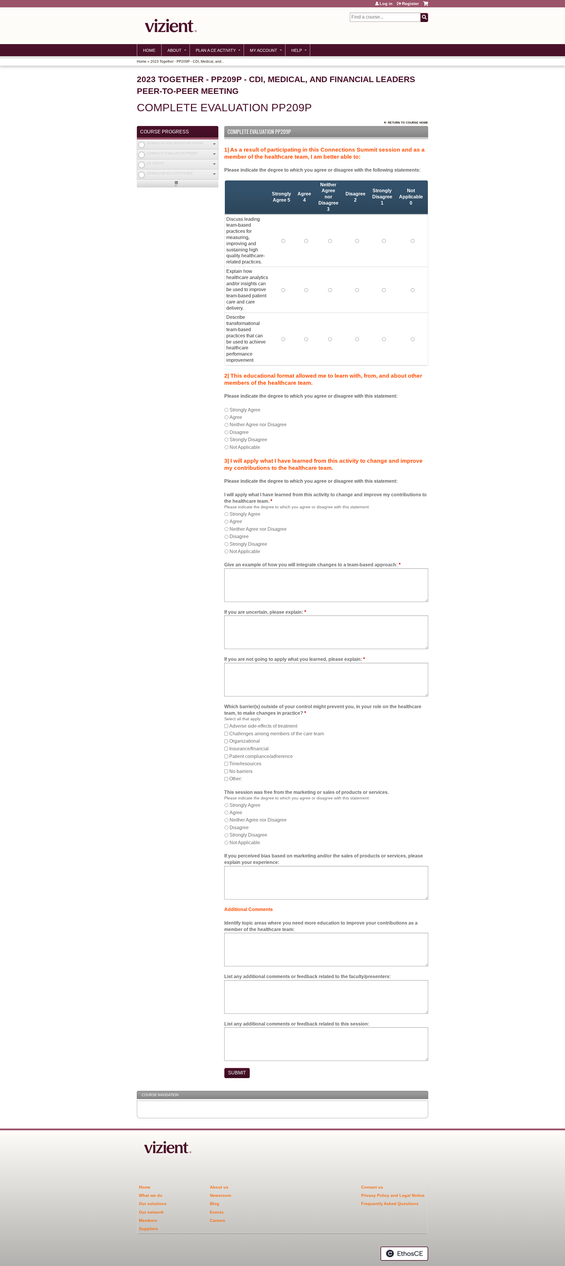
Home (149, 50)
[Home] (169, 25)
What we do (150, 1195)
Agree (236, 417)
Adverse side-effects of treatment (263, 726)
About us (219, 1187)
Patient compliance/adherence (261, 756)
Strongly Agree (245, 409)
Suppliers (148, 1228)
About (174, 50)
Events (217, 1212)
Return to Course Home (408, 122)
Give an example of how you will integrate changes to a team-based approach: (311, 564)
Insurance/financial (249, 748)
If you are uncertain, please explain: (263, 612)
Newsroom (220, 1195)
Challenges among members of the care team (276, 733)
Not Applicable (245, 447)
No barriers (240, 771)
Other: (235, 778)
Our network (151, 1212)
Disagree (239, 432)
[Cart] (425, 5)
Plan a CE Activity (216, 50)
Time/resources (245, 763)
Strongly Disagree (248, 439)
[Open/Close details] (214, 144)
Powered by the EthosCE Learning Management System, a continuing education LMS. (404, 1254)
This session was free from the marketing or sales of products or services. (306, 792)
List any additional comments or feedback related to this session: (296, 1023)
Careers (217, 1220)
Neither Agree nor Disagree (258, 424)
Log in (386, 3)
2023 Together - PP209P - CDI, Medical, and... (187, 61)
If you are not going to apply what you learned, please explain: (293, 659)
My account (263, 50)
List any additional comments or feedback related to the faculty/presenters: (307, 976)
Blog (214, 1203)
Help (296, 50)
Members (148, 1220)
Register (410, 3)
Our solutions (153, 1203)
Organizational (244, 741)
